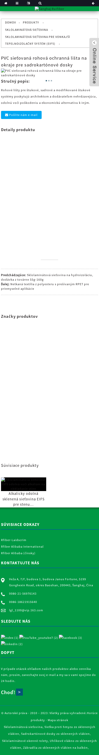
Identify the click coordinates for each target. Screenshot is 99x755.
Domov (10, 22)
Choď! (8, 692)
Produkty (31, 22)
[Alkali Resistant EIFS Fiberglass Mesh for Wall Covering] (23, 483)
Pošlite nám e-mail (23, 115)
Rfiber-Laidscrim (13, 540)
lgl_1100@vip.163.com (26, 610)
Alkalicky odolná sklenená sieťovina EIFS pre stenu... (24, 499)
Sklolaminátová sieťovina (26, 30)
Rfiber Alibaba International (22, 546)
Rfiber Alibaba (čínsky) (18, 553)
